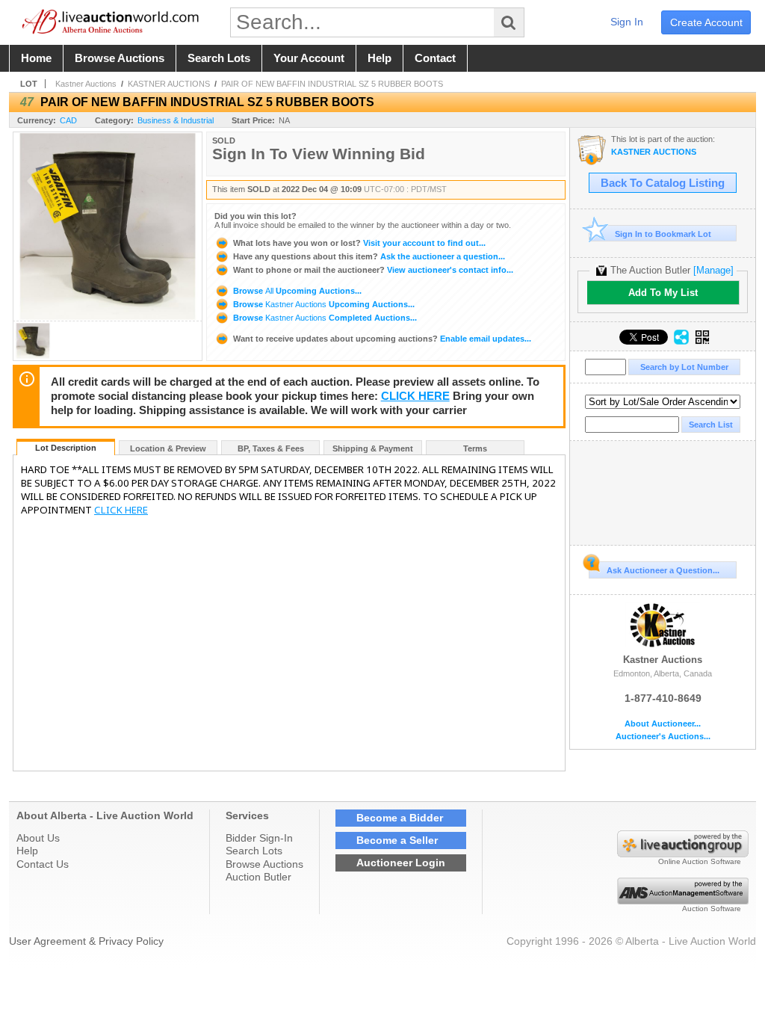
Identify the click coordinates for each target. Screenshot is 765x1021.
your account (308, 58)
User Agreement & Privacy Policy (86, 941)
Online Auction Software (699, 861)
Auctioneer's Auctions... (663, 736)
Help (27, 851)
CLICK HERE (415, 396)
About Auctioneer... (663, 724)
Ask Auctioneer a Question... (663, 570)
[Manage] (713, 270)
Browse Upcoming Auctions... (296, 290)
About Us (38, 838)
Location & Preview (168, 448)
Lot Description (65, 447)
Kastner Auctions (86, 83)
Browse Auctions (264, 864)
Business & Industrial (175, 120)
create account (706, 22)
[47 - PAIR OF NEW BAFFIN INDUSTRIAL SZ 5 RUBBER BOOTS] (33, 356)
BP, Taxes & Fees (271, 448)
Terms (475, 448)
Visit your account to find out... (359, 242)
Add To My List (663, 292)
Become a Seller (397, 840)
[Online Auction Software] (683, 854)
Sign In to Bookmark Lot (663, 233)
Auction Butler (258, 877)
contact (435, 58)
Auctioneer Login (400, 863)
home (36, 58)
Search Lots (254, 851)
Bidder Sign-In (259, 838)
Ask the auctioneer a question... (369, 256)
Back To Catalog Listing (663, 183)
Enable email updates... (382, 338)
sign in (626, 22)
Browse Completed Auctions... (324, 317)
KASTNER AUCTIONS (169, 83)
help (379, 58)
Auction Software (711, 908)
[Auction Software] (683, 901)
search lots (219, 58)
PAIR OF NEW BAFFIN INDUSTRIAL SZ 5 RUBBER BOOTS (332, 83)
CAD (68, 120)
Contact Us (42, 864)
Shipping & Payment (372, 448)
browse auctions (119, 58)
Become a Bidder (399, 818)
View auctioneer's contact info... (373, 269)
